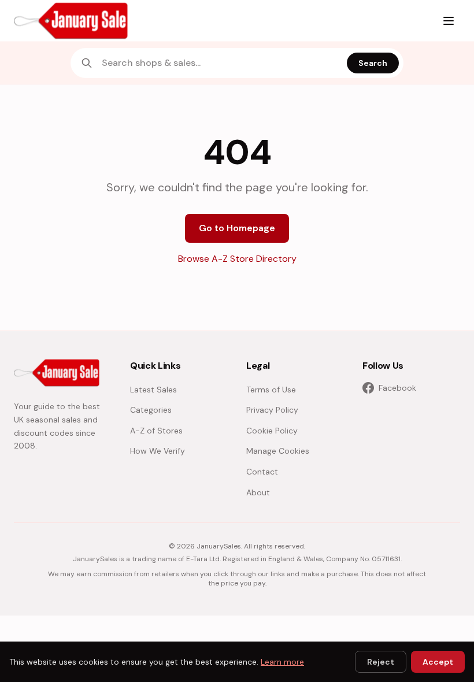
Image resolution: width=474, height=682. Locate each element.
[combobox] (221, 63)
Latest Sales (153, 389)
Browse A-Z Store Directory (237, 259)
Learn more (282, 662)
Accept (438, 662)
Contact (262, 471)
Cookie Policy (272, 430)
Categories (151, 410)
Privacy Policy (272, 410)
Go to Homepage (237, 228)
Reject (380, 662)
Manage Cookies (277, 451)
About (258, 492)
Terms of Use (271, 389)
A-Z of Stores (156, 430)
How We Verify (157, 451)
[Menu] (448, 20)
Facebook (397, 388)
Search (372, 63)
